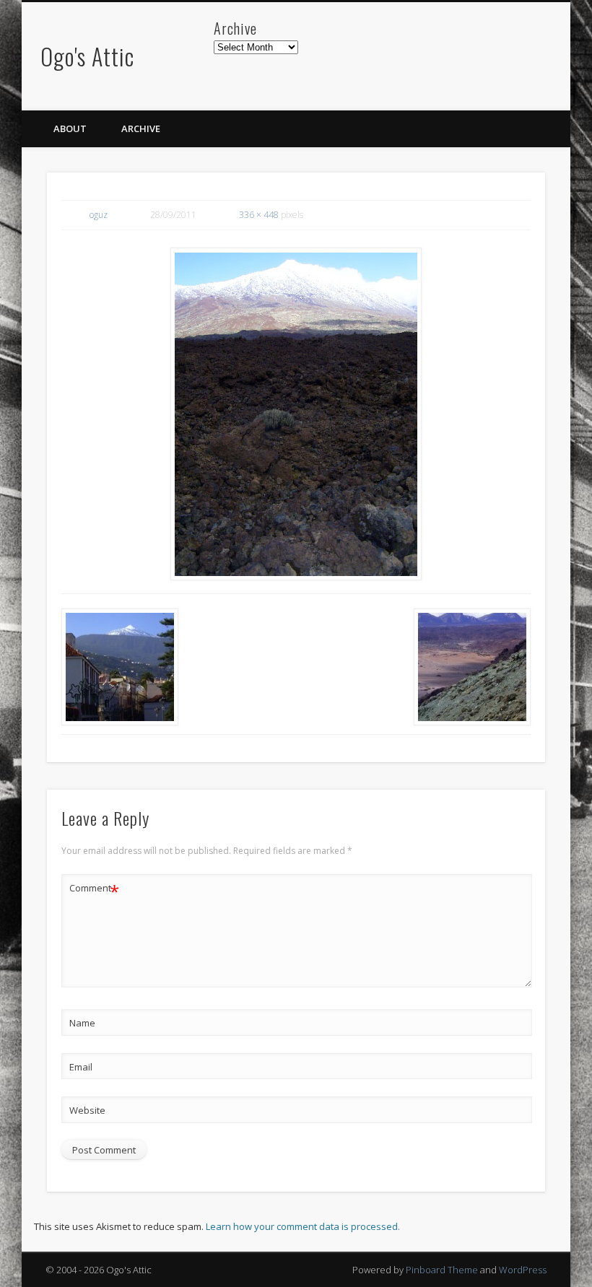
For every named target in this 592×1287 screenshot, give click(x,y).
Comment (94, 890)
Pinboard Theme (442, 1269)
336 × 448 (259, 215)
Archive (140, 128)
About (70, 128)
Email (80, 1066)
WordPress (523, 1269)
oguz (99, 215)
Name (82, 1022)
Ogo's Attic (87, 56)
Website (87, 1110)
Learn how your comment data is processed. (303, 1226)
